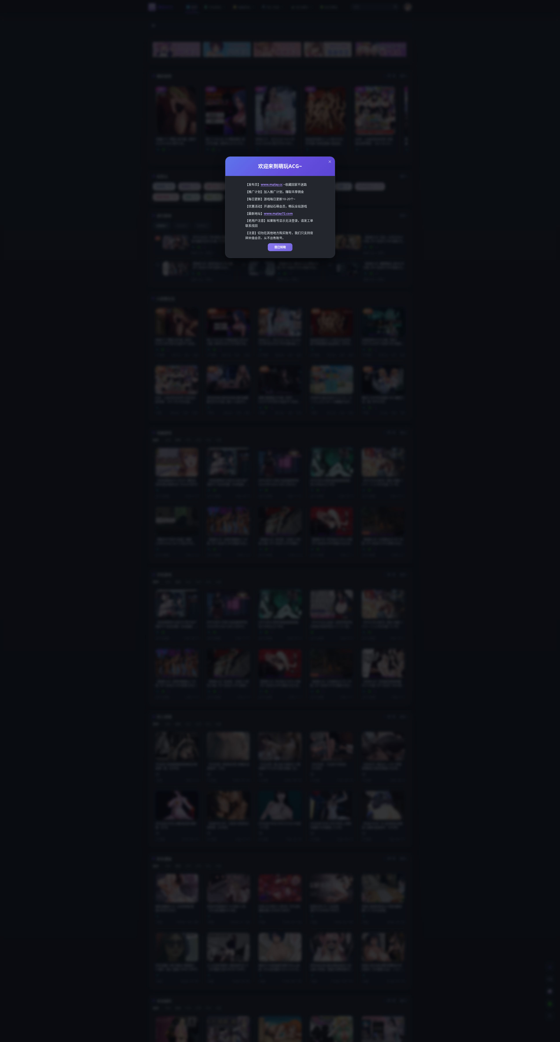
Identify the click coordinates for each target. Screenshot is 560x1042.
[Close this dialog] (330, 162)
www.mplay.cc (272, 184)
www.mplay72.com (278, 213)
